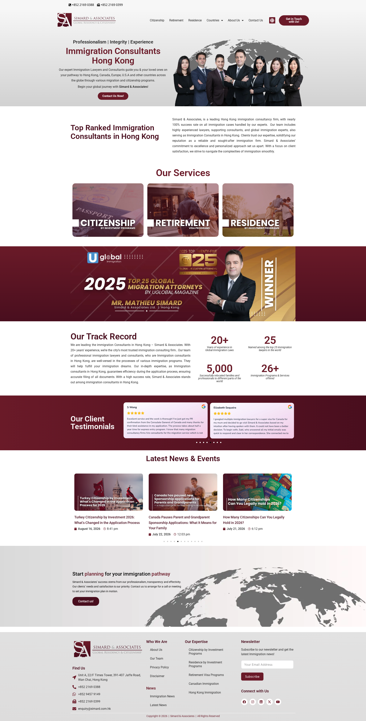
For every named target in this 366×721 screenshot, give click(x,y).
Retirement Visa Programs (206, 675)
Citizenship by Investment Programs (206, 651)
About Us (156, 650)
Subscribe (252, 676)
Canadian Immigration (204, 684)
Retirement (176, 20)
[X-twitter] (269, 702)
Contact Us (256, 20)
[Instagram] (253, 702)
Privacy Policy (159, 667)
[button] (272, 20)
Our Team (156, 658)
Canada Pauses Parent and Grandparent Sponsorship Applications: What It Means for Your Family (183, 522)
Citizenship (157, 20)
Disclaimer (157, 676)
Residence (195, 20)
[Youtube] (278, 702)
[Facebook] (244, 702)
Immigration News (162, 696)
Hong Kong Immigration (205, 692)
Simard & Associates (182, 716)
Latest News (158, 705)
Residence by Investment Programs (205, 664)
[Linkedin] (261, 702)
